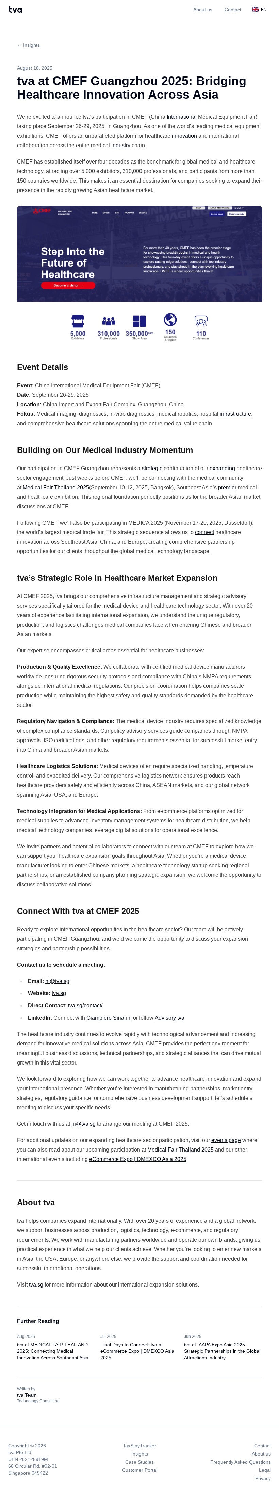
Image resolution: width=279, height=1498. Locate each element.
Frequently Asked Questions (240, 1462)
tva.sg (59, 993)
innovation (184, 136)
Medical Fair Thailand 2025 (56, 487)
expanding (222, 468)
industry (120, 145)
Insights (139, 1454)
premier (227, 487)
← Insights (28, 45)
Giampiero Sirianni (109, 1018)
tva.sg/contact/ (85, 1005)
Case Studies (139, 1462)
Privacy (263, 1478)
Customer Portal (139, 1470)
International (182, 117)
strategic (152, 468)
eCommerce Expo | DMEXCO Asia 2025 (137, 1159)
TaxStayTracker (139, 1445)
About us (202, 9)
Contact (233, 9)
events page (226, 1140)
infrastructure (235, 414)
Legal (265, 1470)
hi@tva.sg (57, 981)
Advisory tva (169, 1018)
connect (204, 532)
